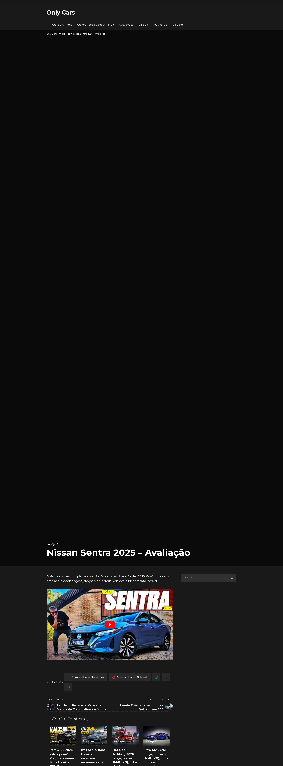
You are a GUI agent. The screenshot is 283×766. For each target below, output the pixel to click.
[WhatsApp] (156, 677)
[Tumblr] (166, 677)
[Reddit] (68, 687)
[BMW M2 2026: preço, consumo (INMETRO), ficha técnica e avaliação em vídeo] (156, 736)
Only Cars (61, 12)
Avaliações (52, 543)
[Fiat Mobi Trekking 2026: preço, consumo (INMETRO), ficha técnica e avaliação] (125, 736)
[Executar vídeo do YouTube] (110, 624)
